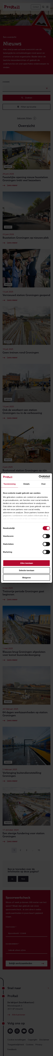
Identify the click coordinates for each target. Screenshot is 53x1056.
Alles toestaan (26, 563)
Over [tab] (43, 484)
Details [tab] (26, 484)
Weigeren (26, 578)
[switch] (46, 536)
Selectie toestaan (26, 570)
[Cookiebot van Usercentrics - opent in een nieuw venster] (39, 476)
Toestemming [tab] (9, 484)
